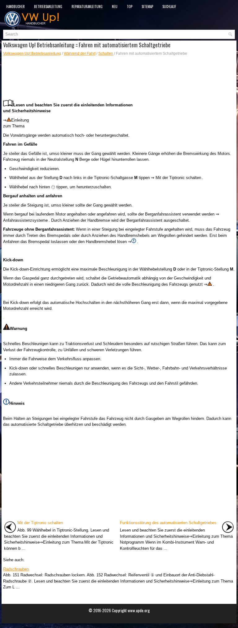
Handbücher (15, 6)
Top (129, 6)
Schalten (105, 53)
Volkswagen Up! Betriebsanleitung (32, 53)
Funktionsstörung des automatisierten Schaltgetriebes (168, 522)
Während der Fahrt (79, 53)
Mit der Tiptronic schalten (40, 522)
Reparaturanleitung (87, 6)
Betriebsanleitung (48, 6)
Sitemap (147, 6)
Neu (114, 6)
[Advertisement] (119, 77)
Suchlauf (169, 6)
